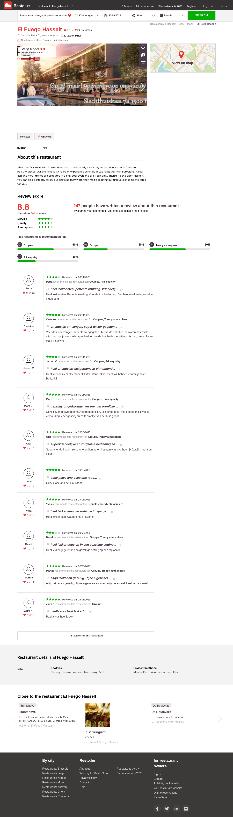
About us (84, 768)
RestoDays (160, 797)
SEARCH (201, 15)
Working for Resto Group (94, 773)
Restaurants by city (128, 768)
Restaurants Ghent (53, 791)
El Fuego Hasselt (39, 29)
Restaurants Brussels (55, 768)
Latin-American (61, 40)
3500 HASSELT (49, 35)
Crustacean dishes (31, 40)
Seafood (47, 40)
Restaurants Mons (53, 782)
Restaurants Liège (53, 773)
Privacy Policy (88, 777)
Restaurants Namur (54, 777)
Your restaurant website (168, 788)
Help (82, 787)
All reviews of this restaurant (86, 635)
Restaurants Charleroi (55, 796)
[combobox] (209, 6)
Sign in (158, 774)
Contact (84, 782)
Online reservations (165, 792)
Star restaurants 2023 (129, 773)
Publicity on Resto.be (166, 783)
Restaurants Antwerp (55, 787)
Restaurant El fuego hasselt (53, 6)
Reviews (25, 136)
